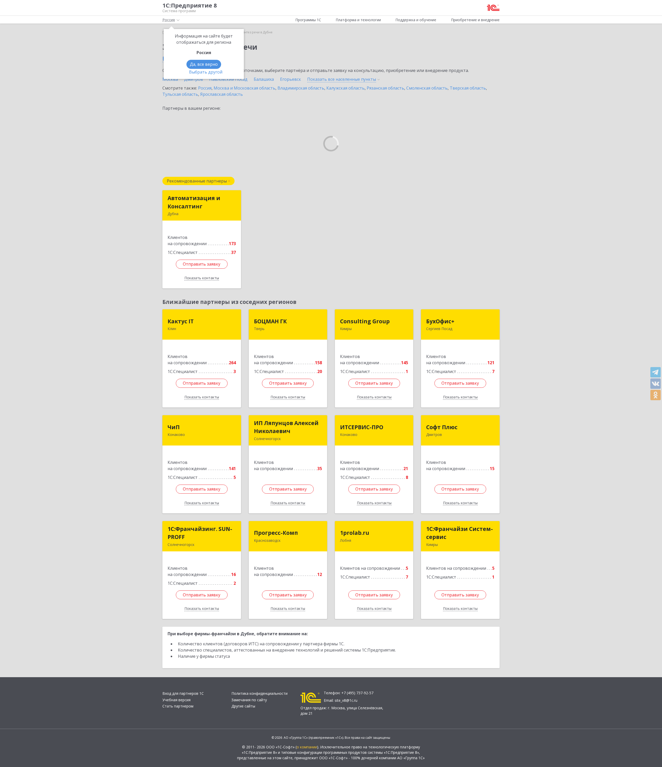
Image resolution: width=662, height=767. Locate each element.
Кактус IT (181, 321)
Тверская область (468, 88)
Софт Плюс (441, 427)
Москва (170, 79)
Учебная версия (176, 699)
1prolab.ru (354, 532)
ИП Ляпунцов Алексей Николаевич (286, 427)
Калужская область (345, 88)
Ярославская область (221, 94)
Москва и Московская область (244, 88)
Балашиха (264, 79)
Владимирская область (300, 88)
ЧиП (174, 427)
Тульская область (180, 94)
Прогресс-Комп (276, 532)
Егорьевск (290, 79)
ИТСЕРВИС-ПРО (361, 427)
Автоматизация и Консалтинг (194, 202)
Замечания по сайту (249, 699)
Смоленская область (427, 88)
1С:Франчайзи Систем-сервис (459, 533)
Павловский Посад (228, 79)
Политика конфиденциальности (259, 693)
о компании (307, 746)
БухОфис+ (440, 321)
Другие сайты (243, 706)
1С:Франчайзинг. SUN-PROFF (200, 533)
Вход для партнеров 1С (183, 693)
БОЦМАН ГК (270, 321)
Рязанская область (385, 88)
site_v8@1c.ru (346, 700)
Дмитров (193, 79)
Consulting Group (365, 321)
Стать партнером (177, 706)
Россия (205, 88)
